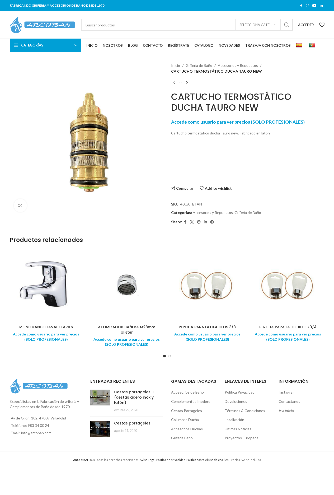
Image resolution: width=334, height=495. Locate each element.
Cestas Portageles (186, 410)
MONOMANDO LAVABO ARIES (46, 327)
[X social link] (192, 222)
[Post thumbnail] (100, 401)
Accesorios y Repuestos (238, 65)
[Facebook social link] (301, 5)
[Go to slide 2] (169, 356)
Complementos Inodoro (190, 401)
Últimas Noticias (238, 429)
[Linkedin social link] (321, 5)
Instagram (287, 392)
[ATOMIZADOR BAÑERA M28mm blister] (126, 285)
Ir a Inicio (286, 410)
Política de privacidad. (171, 459)
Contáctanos (289, 401)
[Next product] (187, 83)
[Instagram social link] (307, 5)
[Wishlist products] (322, 25)
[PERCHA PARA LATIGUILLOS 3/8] (207, 285)
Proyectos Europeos (241, 438)
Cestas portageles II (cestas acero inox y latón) (134, 397)
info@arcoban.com (36, 433)
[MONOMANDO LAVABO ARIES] (46, 285)
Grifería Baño (182, 438)
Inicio (175, 65)
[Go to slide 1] (164, 356)
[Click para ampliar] (20, 205)
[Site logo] (43, 24)
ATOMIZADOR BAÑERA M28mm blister (126, 329)
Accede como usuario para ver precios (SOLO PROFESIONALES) (238, 122)
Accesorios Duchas (187, 429)
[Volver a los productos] (180, 83)
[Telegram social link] (212, 222)
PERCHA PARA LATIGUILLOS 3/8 (207, 327)
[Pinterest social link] (198, 222)
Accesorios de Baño (187, 392)
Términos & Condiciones (245, 410)
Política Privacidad (240, 392)
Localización (234, 419)
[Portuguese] (313, 45)
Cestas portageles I (133, 423)
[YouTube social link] (314, 5)
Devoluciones (236, 401)
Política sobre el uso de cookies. (207, 459)
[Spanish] (300, 45)
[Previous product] (174, 83)
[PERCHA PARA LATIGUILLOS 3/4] (288, 285)
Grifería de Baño (199, 65)
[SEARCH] (287, 25)
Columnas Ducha (185, 419)
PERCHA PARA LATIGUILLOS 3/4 (288, 327)
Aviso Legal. (148, 459)
